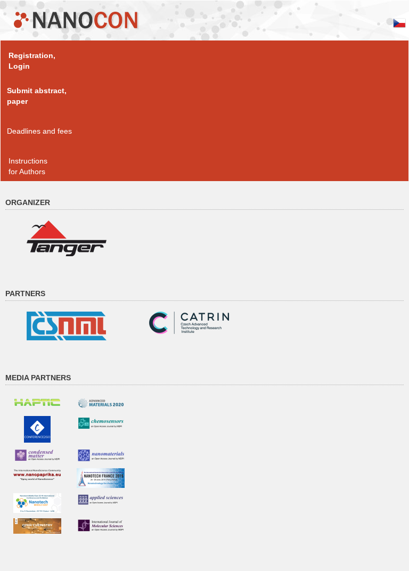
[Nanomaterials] (101, 455)
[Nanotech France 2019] (101, 477)
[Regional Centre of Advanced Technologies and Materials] (189, 322)
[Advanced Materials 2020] (101, 402)
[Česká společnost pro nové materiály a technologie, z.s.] (67, 325)
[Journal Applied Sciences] (101, 499)
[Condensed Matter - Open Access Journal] (37, 454)
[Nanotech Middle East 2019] (37, 502)
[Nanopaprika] (37, 474)
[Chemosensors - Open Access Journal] (101, 422)
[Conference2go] (37, 429)
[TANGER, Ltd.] (67, 237)
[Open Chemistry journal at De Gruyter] (37, 525)
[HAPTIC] (37, 400)
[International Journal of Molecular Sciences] (101, 525)
